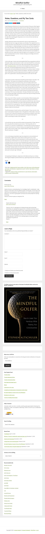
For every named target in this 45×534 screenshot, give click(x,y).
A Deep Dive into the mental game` (11, 441)
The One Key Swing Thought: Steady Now (12, 446)
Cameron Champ (14, 171)
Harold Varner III (21, 171)
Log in (37, 530)
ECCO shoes (6, 467)
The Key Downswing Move (9, 379)
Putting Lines (7, 500)
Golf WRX (6, 483)
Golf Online (6, 478)
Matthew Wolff (15, 173)
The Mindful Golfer (12, 66)
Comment (6, 233)
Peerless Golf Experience (9, 495)
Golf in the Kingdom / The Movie (11, 475)
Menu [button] (23, 8)
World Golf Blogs (7, 513)
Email (5, 258)
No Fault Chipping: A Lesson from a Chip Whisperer (14, 392)
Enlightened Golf (13, 167)
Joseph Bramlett (8, 173)
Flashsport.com (7, 470)
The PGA (27, 168)
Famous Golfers (20, 167)
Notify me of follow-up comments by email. (14, 270)
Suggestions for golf (20, 168)
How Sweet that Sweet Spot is (10, 382)
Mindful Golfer (22, 2)
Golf (25, 167)
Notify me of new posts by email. (12, 272)
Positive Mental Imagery (9, 498)
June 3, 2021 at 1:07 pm (9, 186)
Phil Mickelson (13, 168)
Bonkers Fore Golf (8, 465)
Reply (5, 199)
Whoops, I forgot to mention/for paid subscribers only (15, 436)
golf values (7, 168)
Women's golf (8, 170)
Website (6, 264)
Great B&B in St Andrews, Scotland (11, 488)
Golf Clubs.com (7, 473)
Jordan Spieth (34, 171)
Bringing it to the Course (9, 395)
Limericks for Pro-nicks (9, 387)
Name (6, 252)
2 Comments (21, 20)
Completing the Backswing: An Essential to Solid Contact (15, 390)
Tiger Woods (32, 168)
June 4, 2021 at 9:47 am (10, 204)
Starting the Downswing (9, 439)
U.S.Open (37, 168)
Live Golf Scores (7, 493)
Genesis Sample (17, 530)
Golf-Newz (6, 485)
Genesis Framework (26, 530)
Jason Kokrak (28, 171)
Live (5, 490)
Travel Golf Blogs (7, 511)
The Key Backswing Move (9, 377)
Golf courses (29, 167)
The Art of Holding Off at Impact (10, 397)
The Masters (6, 433)
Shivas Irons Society (8, 503)
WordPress (33, 530)
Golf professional (35, 167)
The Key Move (7, 374)
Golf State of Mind (8, 480)
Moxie (5, 385)
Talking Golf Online (8, 506)
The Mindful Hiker (8, 508)
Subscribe (7, 365)
